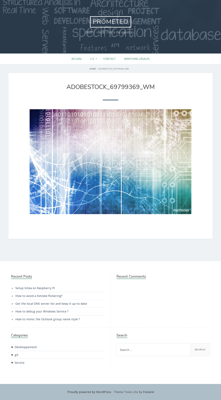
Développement (26, 347)
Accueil (77, 59)
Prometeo (110, 22)
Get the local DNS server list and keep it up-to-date (51, 304)
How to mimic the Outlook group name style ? (47, 319)
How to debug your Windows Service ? (41, 311)
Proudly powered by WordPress (89, 392)
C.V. (92, 59)
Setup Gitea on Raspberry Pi (35, 288)
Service (19, 363)
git (16, 355)
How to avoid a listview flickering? (38, 296)
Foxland (148, 392)
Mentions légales (137, 59)
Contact (109, 59)
